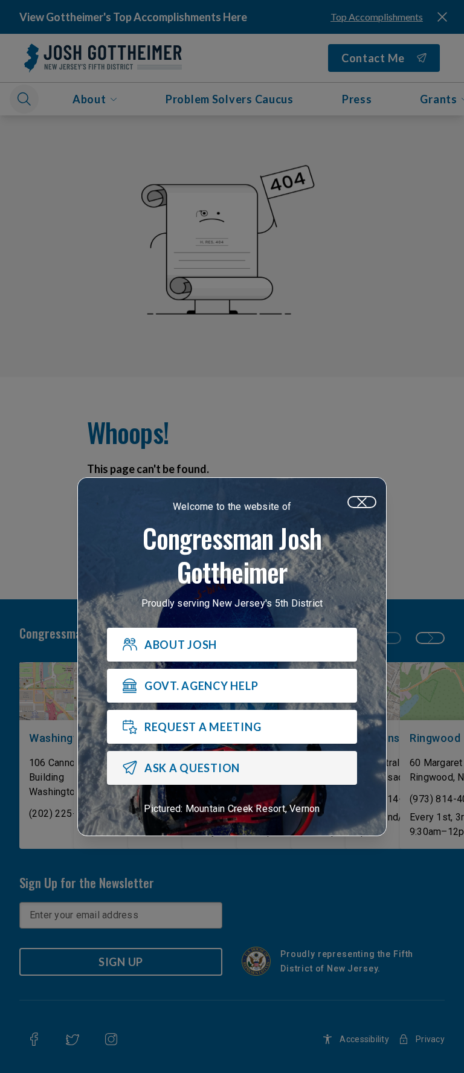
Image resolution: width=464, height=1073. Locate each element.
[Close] (361, 502)
